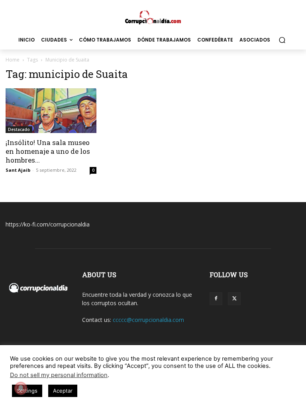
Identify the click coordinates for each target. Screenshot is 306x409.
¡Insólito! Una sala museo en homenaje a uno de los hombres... (48, 151)
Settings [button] (27, 390)
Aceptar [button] (63, 390)
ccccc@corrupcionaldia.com (148, 320)
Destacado (19, 129)
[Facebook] (216, 298)
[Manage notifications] (20, 388)
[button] (281, 40)
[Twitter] (234, 298)
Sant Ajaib (18, 170)
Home (13, 59)
